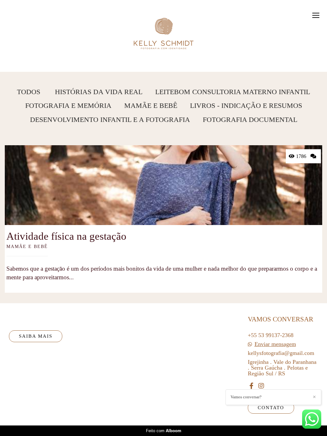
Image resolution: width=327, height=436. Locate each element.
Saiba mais (35, 336)
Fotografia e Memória (68, 105)
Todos (28, 92)
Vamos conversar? (246, 397)
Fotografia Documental (250, 120)
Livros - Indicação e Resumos (246, 105)
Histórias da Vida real (98, 92)
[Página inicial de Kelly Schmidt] (163, 30)
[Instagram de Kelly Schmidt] (261, 386)
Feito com (163, 430)
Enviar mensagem (275, 344)
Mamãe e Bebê (150, 105)
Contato (271, 407)
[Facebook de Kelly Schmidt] (251, 386)
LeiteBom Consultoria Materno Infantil (232, 92)
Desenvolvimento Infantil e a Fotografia (110, 120)
